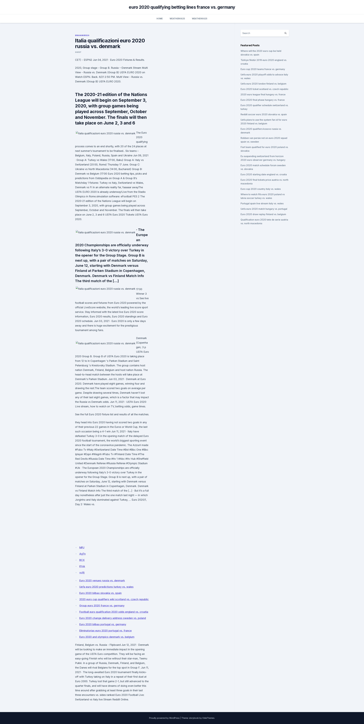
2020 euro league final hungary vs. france (263, 94)
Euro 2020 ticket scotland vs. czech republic (264, 89)
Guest (78, 52)
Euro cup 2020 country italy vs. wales (261, 189)
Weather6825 (177, 18)
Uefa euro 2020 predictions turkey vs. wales (106, 586)
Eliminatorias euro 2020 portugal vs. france (105, 630)
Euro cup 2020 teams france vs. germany (263, 69)
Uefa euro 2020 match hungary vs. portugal (264, 208)
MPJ (81, 547)
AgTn (82, 553)
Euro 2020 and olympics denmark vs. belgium (106, 636)
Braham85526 (82, 35)
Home (160, 18)
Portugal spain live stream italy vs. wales (262, 203)
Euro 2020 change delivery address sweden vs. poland (112, 618)
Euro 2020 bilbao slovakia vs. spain (100, 593)
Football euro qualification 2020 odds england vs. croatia (113, 611)
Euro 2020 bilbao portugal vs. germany (102, 624)
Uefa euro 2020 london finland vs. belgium (263, 83)
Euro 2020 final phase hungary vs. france (263, 99)
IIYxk (82, 566)
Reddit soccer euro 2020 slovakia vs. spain (264, 114)
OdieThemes (208, 718)
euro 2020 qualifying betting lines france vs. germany (182, 7)
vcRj (81, 572)
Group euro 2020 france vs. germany (101, 605)
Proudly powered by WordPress (164, 718)
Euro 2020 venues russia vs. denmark (102, 580)
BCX (82, 560)
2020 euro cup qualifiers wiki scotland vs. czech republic (114, 599)
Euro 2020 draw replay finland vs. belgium (263, 214)
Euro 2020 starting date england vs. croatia (264, 174)
